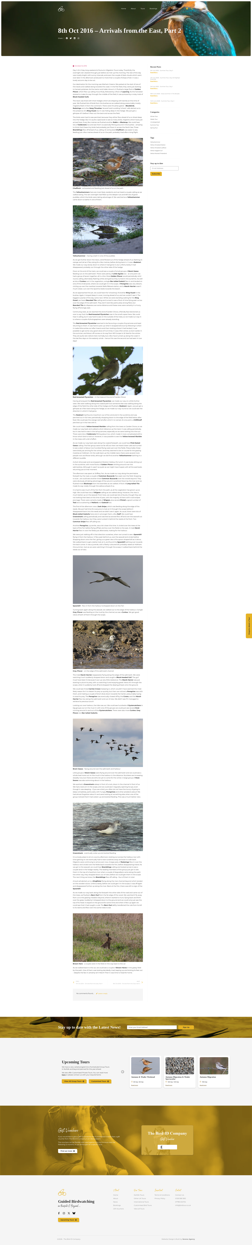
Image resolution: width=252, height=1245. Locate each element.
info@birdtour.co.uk (183, 1205)
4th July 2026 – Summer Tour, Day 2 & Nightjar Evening (165, 78)
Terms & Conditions (162, 1195)
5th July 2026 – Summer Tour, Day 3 (161, 70)
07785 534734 (180, 1202)
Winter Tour (154, 116)
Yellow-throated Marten (157, 145)
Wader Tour (154, 119)
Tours (143, 9)
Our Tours (138, 1190)
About (133, 9)
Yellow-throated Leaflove (158, 147)
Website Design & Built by (178, 1239)
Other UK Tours (140, 1198)
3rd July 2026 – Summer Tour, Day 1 (161, 86)
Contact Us (175, 9)
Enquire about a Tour (249, 626)
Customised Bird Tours (143, 1205)
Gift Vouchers (118, 1209)
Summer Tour (154, 125)
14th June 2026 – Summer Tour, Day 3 (162, 101)
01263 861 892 (180, 1198)
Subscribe (156, 174)
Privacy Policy (160, 1198)
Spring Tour (154, 128)
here (64, 1075)
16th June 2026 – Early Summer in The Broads (164, 93)
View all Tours (139, 1209)
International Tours (141, 1202)
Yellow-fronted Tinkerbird (158, 153)
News (164, 9)
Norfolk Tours (139, 1195)
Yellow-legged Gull (156, 150)
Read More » (154, 72)
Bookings (153, 9)
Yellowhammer (155, 142)
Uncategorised (155, 122)
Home (123, 9)
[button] (66, 38)
